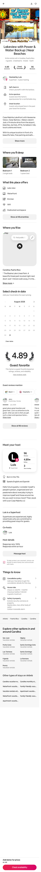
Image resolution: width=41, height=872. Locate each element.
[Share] (31, 4)
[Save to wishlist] (36, 4)
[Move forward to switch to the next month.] (34, 301)
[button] (34, 311)
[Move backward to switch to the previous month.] (5, 301)
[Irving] (37, 400)
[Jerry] (5, 400)
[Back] (4, 4)
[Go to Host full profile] (20, 460)
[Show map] (20, 249)
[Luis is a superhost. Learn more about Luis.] (5, 78)
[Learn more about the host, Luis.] (5, 532)
